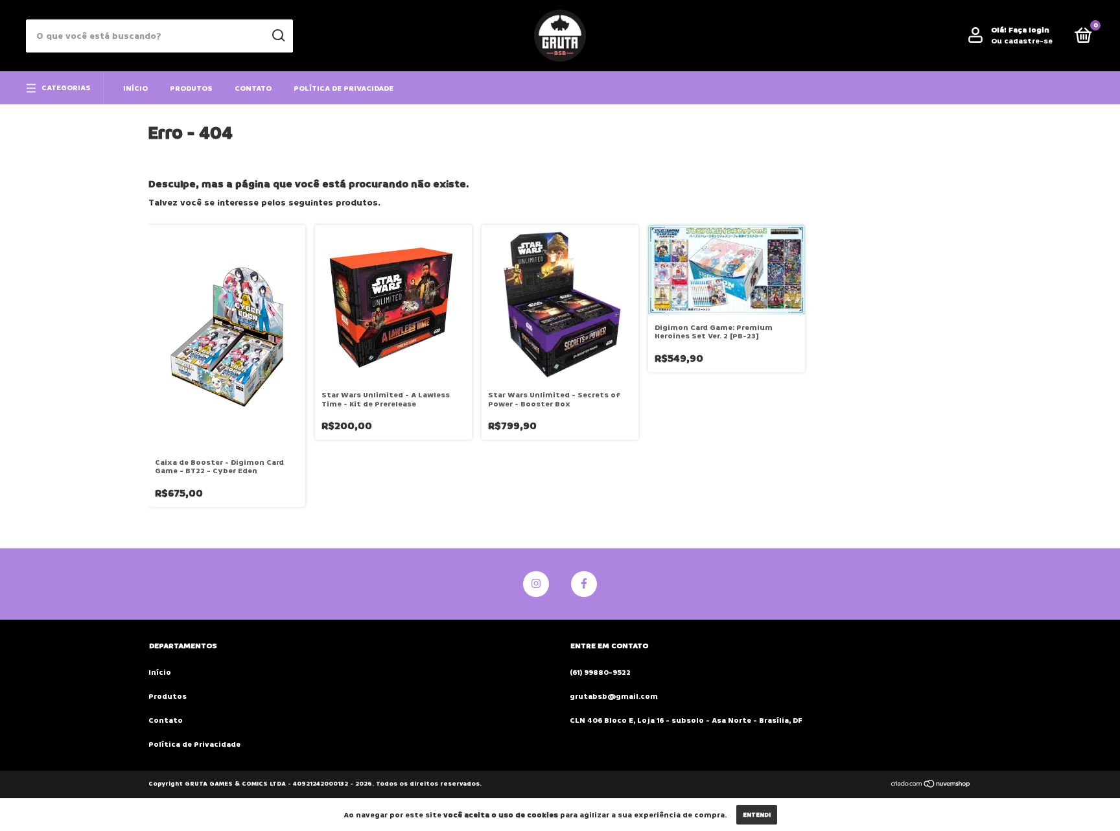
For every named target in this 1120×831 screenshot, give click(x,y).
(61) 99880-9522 (600, 672)
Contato (253, 88)
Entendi (757, 814)
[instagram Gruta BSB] (536, 584)
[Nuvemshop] (931, 785)
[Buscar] (277, 35)
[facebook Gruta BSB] (584, 584)
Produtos (191, 88)
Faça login (1029, 30)
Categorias (66, 87)
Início (135, 88)
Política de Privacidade (343, 88)
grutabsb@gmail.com (614, 696)
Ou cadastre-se (1022, 41)
